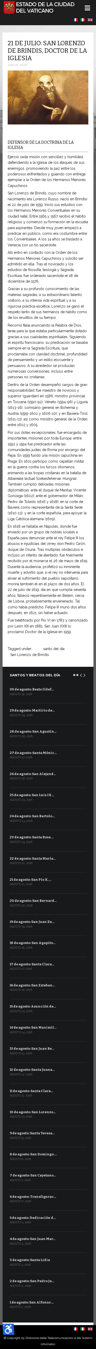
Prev (81, 674)
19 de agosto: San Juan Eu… (32, 922)
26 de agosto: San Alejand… (33, 774)
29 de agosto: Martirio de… (32, 710)
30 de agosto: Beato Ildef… (32, 689)
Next (84, 674)
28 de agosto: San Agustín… (33, 731)
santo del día (54, 649)
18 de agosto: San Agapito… (33, 943)
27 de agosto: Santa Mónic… (33, 753)
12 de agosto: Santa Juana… (32, 1070)
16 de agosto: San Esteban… (32, 985)
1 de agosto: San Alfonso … (32, 1302)
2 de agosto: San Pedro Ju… (32, 1281)
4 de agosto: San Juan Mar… (33, 1239)
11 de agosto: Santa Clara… (31, 1091)
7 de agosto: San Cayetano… (33, 1175)
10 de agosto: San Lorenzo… (33, 1112)
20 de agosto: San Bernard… (33, 901)
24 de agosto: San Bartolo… (32, 816)
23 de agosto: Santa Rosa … (32, 837)
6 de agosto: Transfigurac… (33, 1197)
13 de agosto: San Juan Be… (32, 1048)
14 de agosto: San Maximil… (33, 1027)
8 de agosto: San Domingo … (33, 1154)
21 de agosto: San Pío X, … (30, 880)
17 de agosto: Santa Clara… (32, 964)
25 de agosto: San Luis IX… (32, 795)
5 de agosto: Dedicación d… (33, 1218)
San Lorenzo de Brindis (29, 655)
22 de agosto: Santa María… (33, 858)
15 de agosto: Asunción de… (33, 1006)
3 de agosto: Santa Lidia (30, 1260)
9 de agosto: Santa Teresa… (32, 1133)
